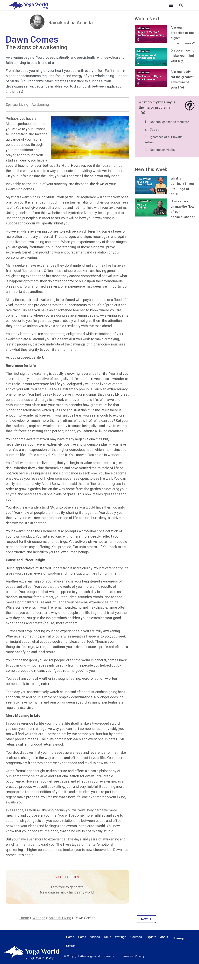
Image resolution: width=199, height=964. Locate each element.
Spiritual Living (17, 104)
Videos (95, 937)
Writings (38, 918)
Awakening (40, 104)
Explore (151, 937)
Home (24, 918)
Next (144, 919)
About (164, 937)
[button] (171, 5)
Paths (82, 937)
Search (71, 946)
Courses (136, 937)
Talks (107, 937)
